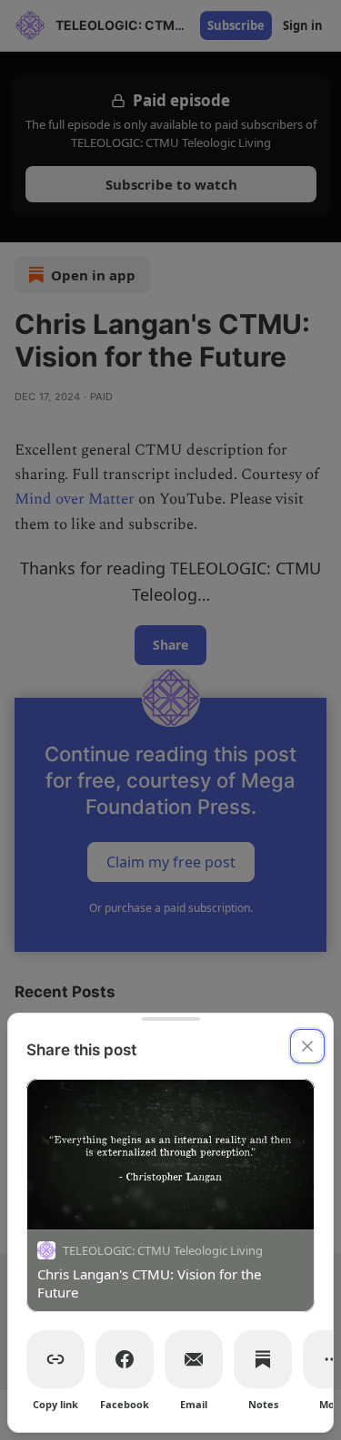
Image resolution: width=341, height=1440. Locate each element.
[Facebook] (124, 1359)
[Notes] (263, 1359)
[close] (307, 1046)
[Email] (194, 1359)
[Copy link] (55, 1359)
